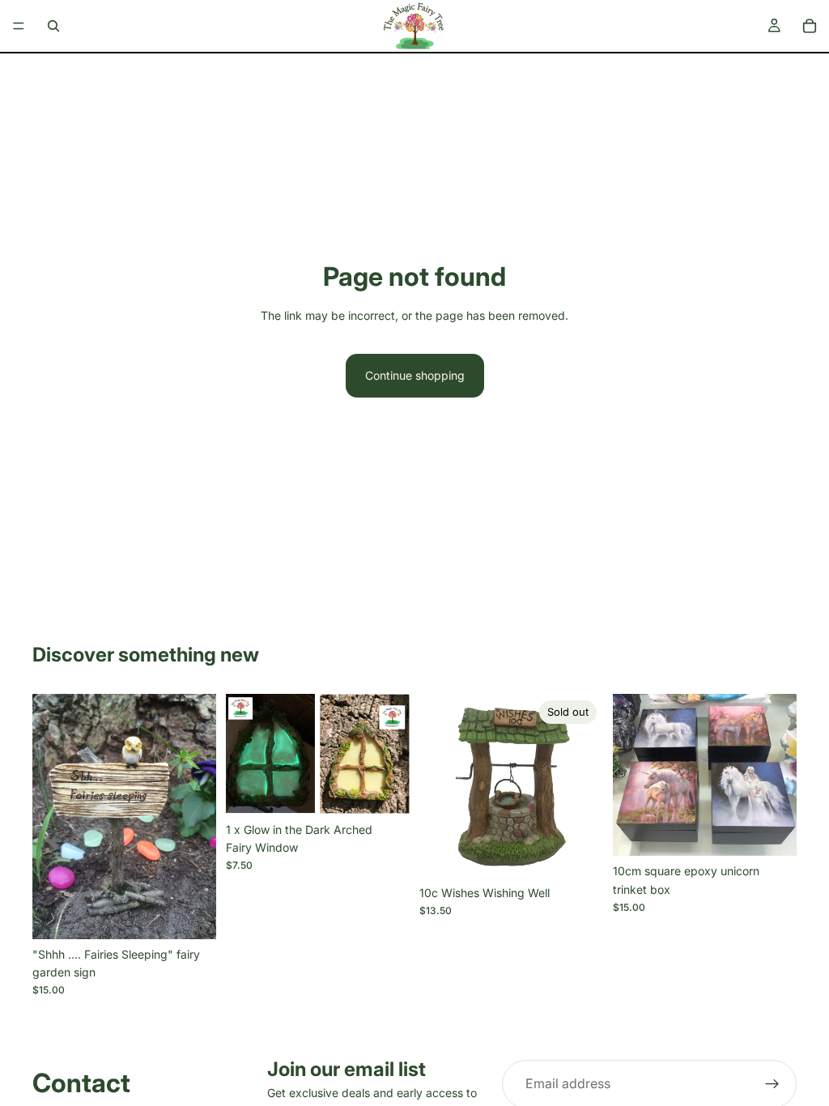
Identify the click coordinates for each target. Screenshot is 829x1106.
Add (205, 914)
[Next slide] (198, 816)
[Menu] (18, 26)
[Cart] (809, 26)
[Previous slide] (50, 816)
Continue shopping (415, 375)
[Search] (53, 26)
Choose (785, 830)
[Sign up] (772, 1084)
